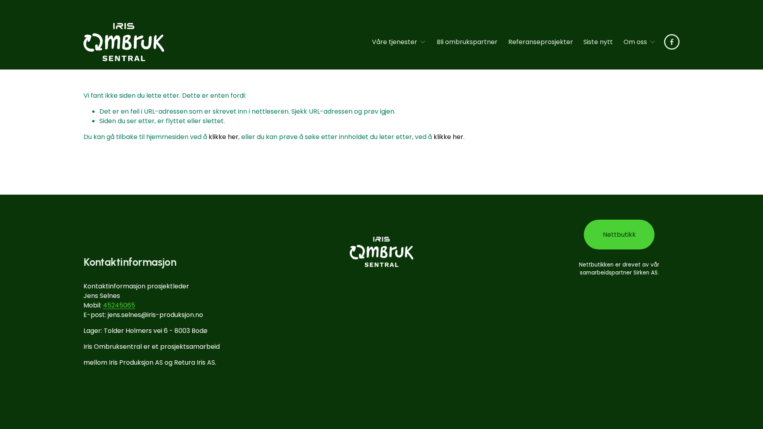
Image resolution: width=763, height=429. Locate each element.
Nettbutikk (619, 234)
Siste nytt (598, 41)
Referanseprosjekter (540, 41)
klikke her (223, 136)
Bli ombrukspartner (467, 41)
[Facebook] (672, 42)
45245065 (119, 305)
